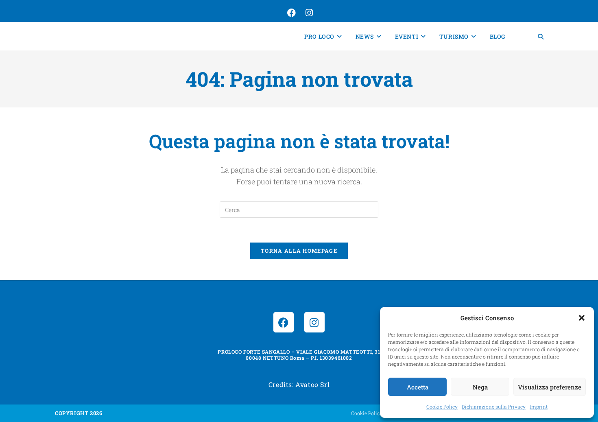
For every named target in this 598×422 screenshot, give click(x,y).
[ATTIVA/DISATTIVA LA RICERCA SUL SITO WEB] (540, 36)
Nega (480, 387)
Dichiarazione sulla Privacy (494, 406)
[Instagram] (314, 322)
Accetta (417, 387)
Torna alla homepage (299, 250)
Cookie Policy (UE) (372, 413)
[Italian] (521, 36)
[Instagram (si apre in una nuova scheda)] (308, 13)
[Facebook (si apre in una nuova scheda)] (291, 13)
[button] (582, 318)
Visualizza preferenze (549, 387)
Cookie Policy (442, 406)
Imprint (539, 406)
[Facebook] (283, 322)
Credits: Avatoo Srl (299, 384)
